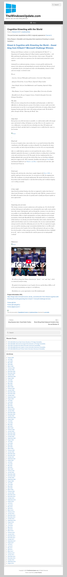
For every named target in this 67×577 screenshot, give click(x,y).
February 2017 (11, 553)
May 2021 (10, 465)
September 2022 (12, 438)
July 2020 (10, 482)
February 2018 (11, 532)
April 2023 (10, 426)
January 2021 (11, 472)
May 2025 (10, 383)
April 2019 (10, 508)
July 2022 (10, 441)
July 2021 (10, 462)
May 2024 (10, 404)
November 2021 (11, 455)
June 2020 (10, 484)
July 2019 (10, 503)
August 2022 (11, 440)
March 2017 (10, 551)
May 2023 (10, 424)
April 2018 (10, 529)
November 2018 (11, 517)
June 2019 (10, 505)
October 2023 (11, 416)
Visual (48, 159)
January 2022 (11, 452)
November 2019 (11, 496)
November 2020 (11, 476)
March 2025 (10, 386)
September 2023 (12, 417)
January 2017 (11, 554)
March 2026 (10, 366)
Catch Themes (38, 572)
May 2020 (10, 486)
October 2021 (11, 457)
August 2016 (11, 563)
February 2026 (11, 368)
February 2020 (11, 491)
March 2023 (10, 428)
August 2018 (11, 522)
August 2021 (11, 460)
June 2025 (10, 381)
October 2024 (11, 395)
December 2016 (11, 556)
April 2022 (10, 446)
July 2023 (10, 421)
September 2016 (12, 561)
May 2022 (10, 445)
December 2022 (11, 433)
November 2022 (11, 434)
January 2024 (11, 410)
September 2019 (12, 500)
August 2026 (11, 357)
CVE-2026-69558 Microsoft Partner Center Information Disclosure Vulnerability (26, 349)
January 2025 (11, 390)
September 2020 (12, 479)
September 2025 (12, 376)
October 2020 (11, 477)
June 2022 (10, 443)
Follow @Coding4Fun (13, 305)
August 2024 (11, 398)
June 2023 (10, 422)
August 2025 (11, 378)
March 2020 (10, 489)
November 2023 (11, 414)
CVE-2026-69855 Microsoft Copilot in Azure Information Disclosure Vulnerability (26, 347)
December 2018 (11, 515)
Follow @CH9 (11, 302)
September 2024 (12, 397)
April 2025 (10, 385)
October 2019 (11, 498)
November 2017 (11, 537)
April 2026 (10, 364)
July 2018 (10, 524)
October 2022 (11, 436)
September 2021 (12, 458)
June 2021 (10, 464)
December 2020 (11, 474)
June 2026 (10, 361)
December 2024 (11, 392)
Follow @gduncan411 (13, 307)
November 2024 (11, 393)
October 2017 (11, 539)
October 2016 (11, 560)
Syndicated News (26, 32)
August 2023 (11, 419)
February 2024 (11, 409)
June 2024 (10, 402)
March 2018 (10, 530)
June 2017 (10, 546)
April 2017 (10, 549)
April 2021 (10, 467)
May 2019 (10, 506)
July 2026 (10, 359)
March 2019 (10, 510)
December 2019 (11, 494)
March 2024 (10, 407)
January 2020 (11, 493)
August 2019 (11, 501)
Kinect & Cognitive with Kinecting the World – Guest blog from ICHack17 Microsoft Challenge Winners (31, 46)
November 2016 (11, 558)
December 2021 (11, 453)
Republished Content (23, 312)
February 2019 (11, 512)
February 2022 (11, 450)
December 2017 (11, 536)
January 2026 (11, 369)
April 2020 (10, 488)
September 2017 (12, 541)
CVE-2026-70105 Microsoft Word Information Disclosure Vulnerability (24, 345)
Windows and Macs (31, 161)
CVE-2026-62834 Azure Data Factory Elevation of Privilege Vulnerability (25, 342)
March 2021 (10, 469)
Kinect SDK (47, 173)
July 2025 (10, 380)
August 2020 (11, 481)
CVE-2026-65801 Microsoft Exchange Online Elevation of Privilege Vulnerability (26, 344)
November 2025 (11, 373)
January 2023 (11, 431)
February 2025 (11, 388)
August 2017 (11, 542)
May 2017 (10, 548)
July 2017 (10, 544)
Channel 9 (49, 35)
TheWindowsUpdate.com (23, 16)
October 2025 (11, 375)
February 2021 (11, 470)
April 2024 (10, 405)
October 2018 (11, 518)
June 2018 (10, 525)
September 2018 (12, 520)
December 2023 (11, 412)
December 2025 (11, 371)
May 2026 (10, 362)
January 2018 (11, 534)
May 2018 (10, 527)
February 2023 (11, 429)
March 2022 (10, 448)
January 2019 (11, 513)
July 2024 (10, 400)
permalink (47, 312)
